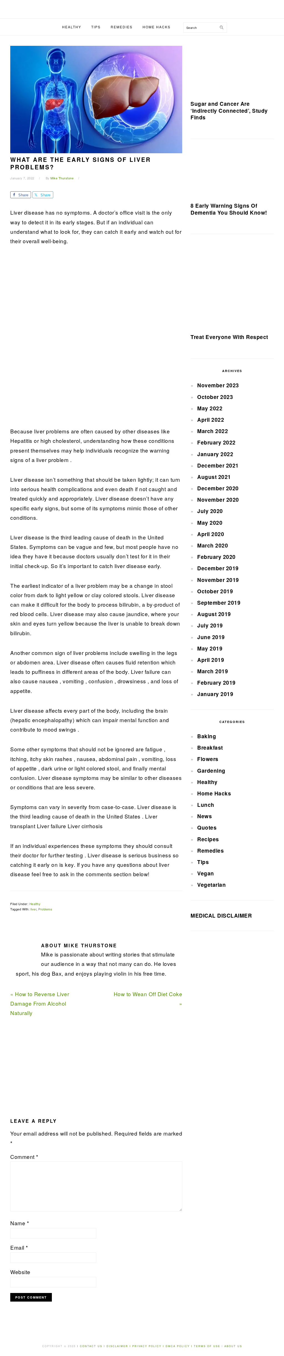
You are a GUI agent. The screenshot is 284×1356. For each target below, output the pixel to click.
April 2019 (210, 660)
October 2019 (215, 591)
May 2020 (209, 522)
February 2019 (216, 682)
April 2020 (210, 534)
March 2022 (212, 431)
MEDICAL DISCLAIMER (221, 915)
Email (19, 1247)
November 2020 (218, 499)
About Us (233, 1346)
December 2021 (218, 465)
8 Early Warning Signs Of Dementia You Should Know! (229, 209)
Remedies (210, 850)
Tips (203, 862)
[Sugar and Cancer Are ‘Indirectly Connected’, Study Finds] (232, 70)
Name (19, 1223)
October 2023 (215, 397)
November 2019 (218, 580)
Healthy (35, 904)
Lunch (205, 804)
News (204, 816)
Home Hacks (214, 793)
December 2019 (218, 568)
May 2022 (209, 408)
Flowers (208, 759)
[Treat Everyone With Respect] (232, 286)
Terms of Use (208, 1346)
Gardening (211, 770)
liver (34, 909)
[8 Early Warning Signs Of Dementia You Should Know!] (232, 172)
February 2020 (216, 557)
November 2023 (218, 385)
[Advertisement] (51, 339)
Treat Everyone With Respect (229, 337)
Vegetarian (211, 884)
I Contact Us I (91, 1346)
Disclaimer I (119, 1346)
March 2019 (212, 671)
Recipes (208, 839)
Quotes (207, 827)
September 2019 (218, 602)
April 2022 (210, 419)
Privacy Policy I (149, 1346)
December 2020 (218, 488)
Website (20, 1271)
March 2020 (212, 545)
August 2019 (214, 614)
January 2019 (215, 694)
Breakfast (210, 747)
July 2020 (210, 511)
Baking (206, 736)
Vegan (205, 873)
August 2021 (214, 477)
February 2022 (216, 442)
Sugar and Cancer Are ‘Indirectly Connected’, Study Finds (229, 110)
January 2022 (215, 454)
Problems (45, 909)
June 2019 (211, 637)
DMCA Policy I (180, 1346)
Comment (24, 1156)
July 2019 (210, 625)
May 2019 (209, 648)
